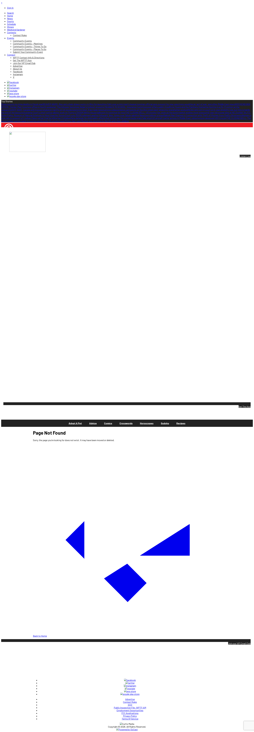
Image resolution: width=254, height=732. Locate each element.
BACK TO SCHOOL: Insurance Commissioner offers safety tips (138, 106)
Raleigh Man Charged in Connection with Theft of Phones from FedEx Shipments (202, 115)
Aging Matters (8, 138)
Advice (93, 423)
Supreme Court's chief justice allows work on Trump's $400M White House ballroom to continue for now (74, 112)
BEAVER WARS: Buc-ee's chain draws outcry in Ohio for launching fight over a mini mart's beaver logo (91, 104)
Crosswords (126, 423)
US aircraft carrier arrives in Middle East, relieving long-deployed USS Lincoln (189, 118)
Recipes (180, 423)
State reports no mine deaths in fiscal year (21, 104)
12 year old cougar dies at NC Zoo (223, 112)
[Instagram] (13, 87)
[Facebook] (13, 82)
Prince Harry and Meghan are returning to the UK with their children (97, 120)
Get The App (245, 406)
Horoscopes (146, 423)
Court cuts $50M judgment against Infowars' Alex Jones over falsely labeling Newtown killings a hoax (114, 115)
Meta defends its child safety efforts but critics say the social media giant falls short (111, 118)
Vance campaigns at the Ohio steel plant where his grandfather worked (153, 109)
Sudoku (165, 423)
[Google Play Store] (16, 96)
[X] (11, 85)
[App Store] (13, 93)
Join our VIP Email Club (239, 643)
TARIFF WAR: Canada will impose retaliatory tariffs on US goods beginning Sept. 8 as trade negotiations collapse (64, 109)
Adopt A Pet (75, 423)
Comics (108, 423)
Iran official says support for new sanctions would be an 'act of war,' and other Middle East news (188, 104)
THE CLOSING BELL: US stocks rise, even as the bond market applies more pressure (166, 112)
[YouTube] (12, 90)
